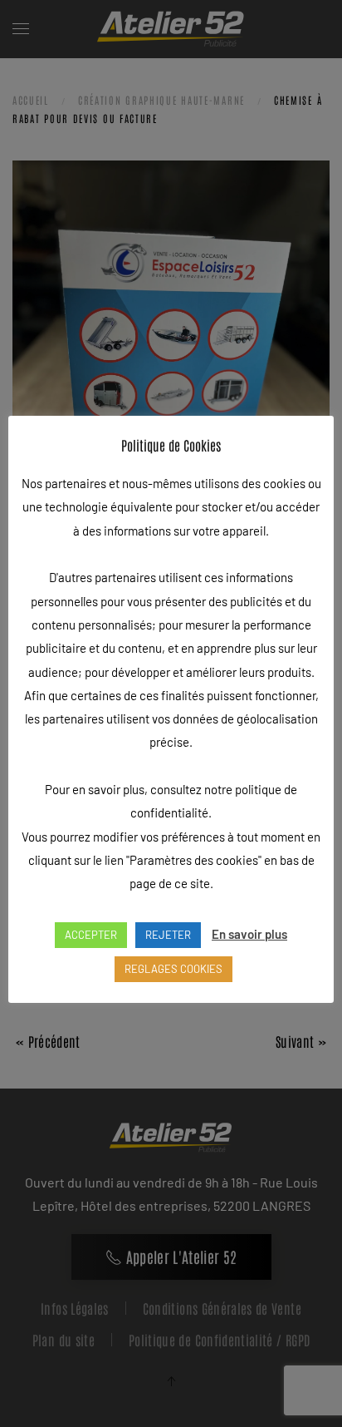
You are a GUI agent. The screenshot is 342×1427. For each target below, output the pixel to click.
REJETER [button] (168, 934)
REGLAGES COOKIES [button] (173, 968)
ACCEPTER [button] (91, 934)
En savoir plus (249, 933)
